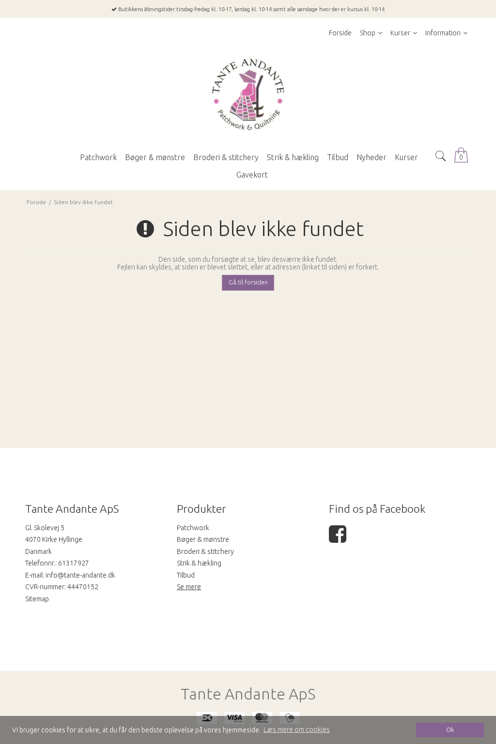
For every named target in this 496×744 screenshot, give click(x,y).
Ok (450, 729)
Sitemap (37, 599)
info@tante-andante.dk (80, 575)
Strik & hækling (199, 563)
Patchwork (193, 528)
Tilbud (186, 575)
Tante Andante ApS (248, 693)
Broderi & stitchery (205, 551)
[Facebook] (337, 539)
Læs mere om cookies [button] (297, 729)
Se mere (189, 587)
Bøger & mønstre (203, 539)
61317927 (73, 563)
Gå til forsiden (248, 282)
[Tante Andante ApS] (248, 95)
